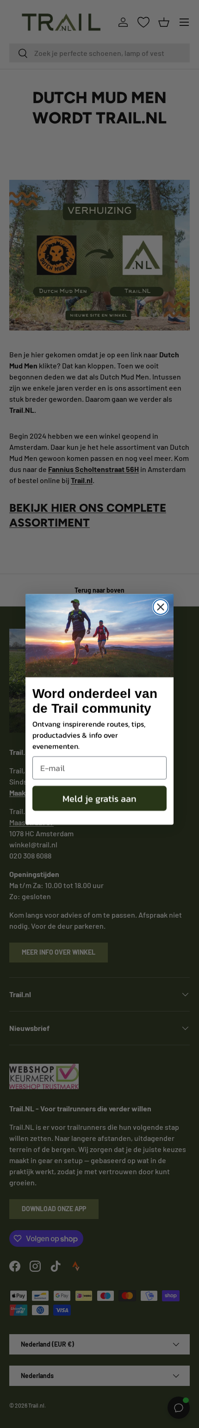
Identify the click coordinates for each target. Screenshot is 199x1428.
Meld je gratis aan (99, 798)
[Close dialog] (160, 607)
